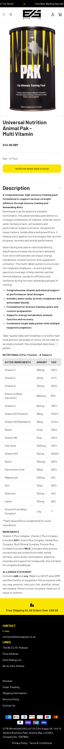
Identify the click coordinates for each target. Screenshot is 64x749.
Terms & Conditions (40, 742)
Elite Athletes (11, 653)
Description (16, 188)
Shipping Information (15, 693)
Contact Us (9, 705)
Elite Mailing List (12, 659)
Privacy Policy (19, 742)
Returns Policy (11, 699)
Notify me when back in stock (32, 168)
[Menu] (4, 14)
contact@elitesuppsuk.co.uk (19, 636)
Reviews (7, 681)
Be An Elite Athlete (13, 666)
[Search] (10, 14)
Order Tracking (11, 687)
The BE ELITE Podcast (15, 647)
